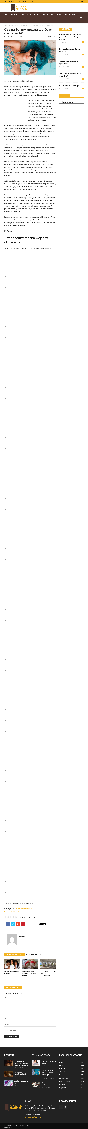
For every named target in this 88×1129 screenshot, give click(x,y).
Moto (39, 15)
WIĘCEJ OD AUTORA (33, 954)
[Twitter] (82, 1)
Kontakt (32, 1)
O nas (18, 1)
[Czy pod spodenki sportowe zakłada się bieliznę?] (30, 964)
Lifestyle (13, 15)
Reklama (25, 1)
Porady (7, 20)
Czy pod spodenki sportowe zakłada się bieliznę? (29, 973)
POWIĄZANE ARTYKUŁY (15, 954)
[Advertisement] (58, 7)
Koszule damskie (65, 1081)
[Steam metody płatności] (36, 1085)
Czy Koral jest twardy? (69, 85)
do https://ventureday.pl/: (24, 909)
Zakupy (21, 15)
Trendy (58, 15)
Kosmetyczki (63, 1078)
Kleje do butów (64, 1088)
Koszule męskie (64, 1075)
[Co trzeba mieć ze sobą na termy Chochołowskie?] (48, 964)
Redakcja (11, 37)
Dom (6, 15)
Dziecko (45, 15)
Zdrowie (72, 15)
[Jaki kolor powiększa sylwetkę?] (8, 1083)
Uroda (65, 15)
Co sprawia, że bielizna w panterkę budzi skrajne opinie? (70, 36)
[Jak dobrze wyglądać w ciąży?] (36, 1063)
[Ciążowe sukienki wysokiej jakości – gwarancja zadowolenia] (36, 1072)
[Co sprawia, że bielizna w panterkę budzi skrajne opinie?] (8, 1063)
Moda (52, 15)
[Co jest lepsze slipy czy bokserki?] (12, 964)
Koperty (62, 1084)
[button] (81, 17)
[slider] (10, 917)
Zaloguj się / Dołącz (9, 1)
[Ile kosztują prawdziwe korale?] (8, 1074)
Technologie (30, 15)
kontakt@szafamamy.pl (33, 1117)
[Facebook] (78, 1)
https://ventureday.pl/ (11, 911)
